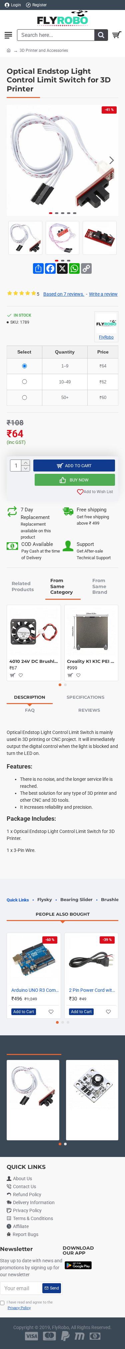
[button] (13, 160)
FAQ (30, 710)
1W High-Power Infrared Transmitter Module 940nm (92, 1115)
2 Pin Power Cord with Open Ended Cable (93, 990)
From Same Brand (99, 586)
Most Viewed (90, 1048)
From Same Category (61, 586)
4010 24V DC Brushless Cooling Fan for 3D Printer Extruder (33, 661)
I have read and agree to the (30, 1305)
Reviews (89, 710)
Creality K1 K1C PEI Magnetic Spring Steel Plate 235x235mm (91, 661)
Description (29, 697)
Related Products (23, 586)
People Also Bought (63, 914)
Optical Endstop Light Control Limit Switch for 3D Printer (33, 1115)
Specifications (85, 697)
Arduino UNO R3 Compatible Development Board (35, 990)
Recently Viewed (34, 1048)
